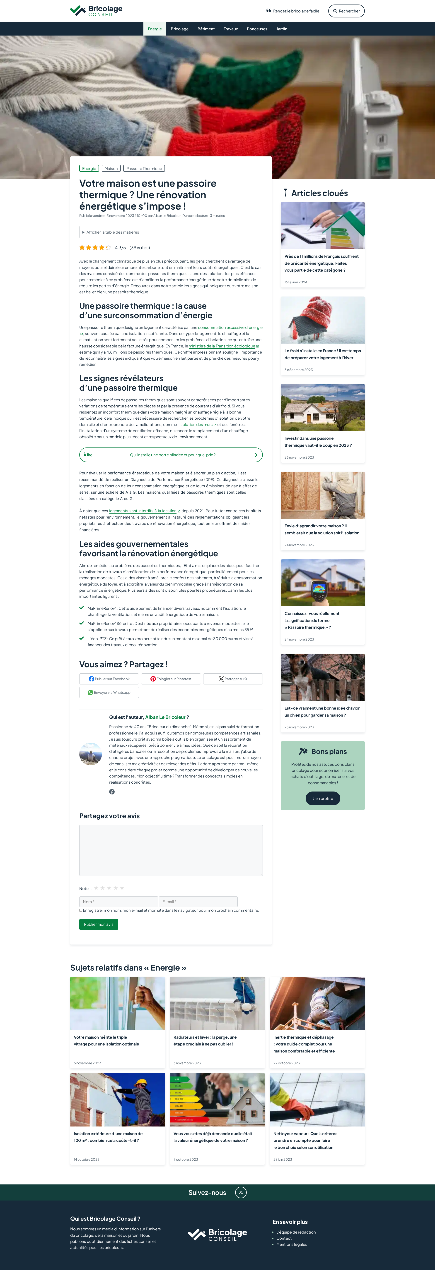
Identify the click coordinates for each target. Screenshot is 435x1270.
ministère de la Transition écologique (222, 345)
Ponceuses (257, 28)
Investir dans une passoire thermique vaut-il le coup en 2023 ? (318, 441)
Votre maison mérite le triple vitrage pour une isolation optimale (106, 1040)
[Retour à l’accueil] (96, 10)
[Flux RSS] (241, 1192)
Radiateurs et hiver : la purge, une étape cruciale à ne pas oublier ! (205, 1040)
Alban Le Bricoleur (165, 717)
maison (111, 168)
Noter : (85, 888)
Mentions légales (291, 1244)
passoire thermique (144, 168)
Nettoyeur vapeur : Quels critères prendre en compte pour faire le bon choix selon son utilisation (305, 1140)
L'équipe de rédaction (296, 1231)
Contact (284, 1238)
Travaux (231, 28)
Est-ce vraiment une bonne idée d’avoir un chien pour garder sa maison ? (322, 711)
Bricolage (179, 28)
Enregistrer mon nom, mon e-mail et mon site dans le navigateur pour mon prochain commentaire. (171, 910)
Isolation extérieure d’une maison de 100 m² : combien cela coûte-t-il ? (108, 1137)
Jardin (281, 28)
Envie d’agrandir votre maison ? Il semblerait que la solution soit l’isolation (322, 529)
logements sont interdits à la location (142, 511)
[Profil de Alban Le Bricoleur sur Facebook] (112, 792)
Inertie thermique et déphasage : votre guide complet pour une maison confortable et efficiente (304, 1044)
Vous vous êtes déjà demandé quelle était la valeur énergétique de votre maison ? (213, 1137)
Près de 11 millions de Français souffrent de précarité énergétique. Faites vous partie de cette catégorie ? (322, 263)
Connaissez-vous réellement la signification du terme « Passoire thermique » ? (312, 620)
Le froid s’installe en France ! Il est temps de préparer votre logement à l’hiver (323, 354)
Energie (155, 28)
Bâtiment (206, 28)
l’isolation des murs (195, 424)
